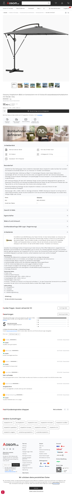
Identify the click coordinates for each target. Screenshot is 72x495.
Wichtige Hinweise (26, 455)
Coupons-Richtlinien (27, 462)
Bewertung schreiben (63, 314)
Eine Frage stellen (63, 308)
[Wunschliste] (56, 3)
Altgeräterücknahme (27, 467)
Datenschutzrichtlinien (10, 471)
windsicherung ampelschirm (26, 432)
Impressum (41, 451)
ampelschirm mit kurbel (47, 422)
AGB (10, 470)
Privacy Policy (56, 483)
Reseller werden (43, 453)
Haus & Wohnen (20, 8)
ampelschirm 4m (8, 422)
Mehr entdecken (57, 409)
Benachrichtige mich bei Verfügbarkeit (39, 111)
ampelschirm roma (32, 422)
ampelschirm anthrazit (40, 427)
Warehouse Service (27, 460)
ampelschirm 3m (54, 427)
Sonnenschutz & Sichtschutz (27, 12)
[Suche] (49, 3)
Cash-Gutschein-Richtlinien (26, 465)
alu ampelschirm (20, 422)
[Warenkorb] (68, 3)
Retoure (24, 447)
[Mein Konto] (62, 3)
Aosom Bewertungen (44, 455)
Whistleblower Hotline (44, 457)
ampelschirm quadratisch (10, 427)
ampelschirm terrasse (25, 427)
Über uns (41, 445)
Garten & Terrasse (8, 8)
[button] (36, 165)
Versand (24, 453)
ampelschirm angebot (9, 432)
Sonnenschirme (40, 12)
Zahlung (24, 445)
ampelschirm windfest (61, 422)
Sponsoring (25, 469)
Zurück (5, 12)
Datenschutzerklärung (44, 449)
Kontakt (24, 449)
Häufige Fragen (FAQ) (27, 451)
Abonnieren (16, 464)
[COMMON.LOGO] (13, 3)
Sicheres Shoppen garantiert (26, 458)
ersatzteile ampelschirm (42, 432)
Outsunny (39, 197)
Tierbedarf (31, 8)
